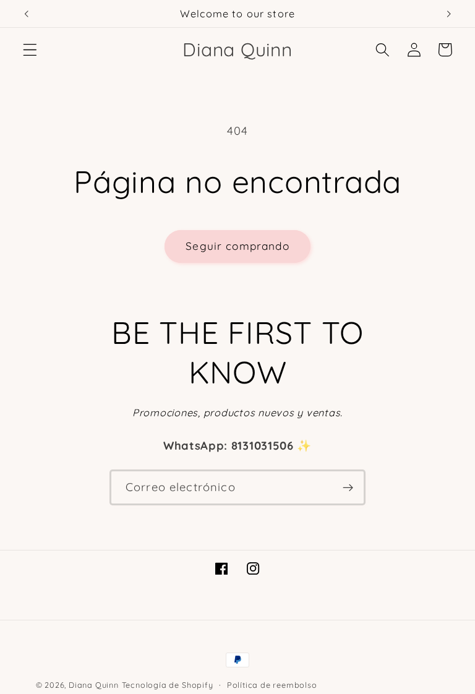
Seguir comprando (237, 245)
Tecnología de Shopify (167, 685)
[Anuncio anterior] (26, 13)
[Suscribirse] (348, 487)
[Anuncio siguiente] (448, 13)
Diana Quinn (94, 685)
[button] (30, 50)
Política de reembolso (272, 685)
